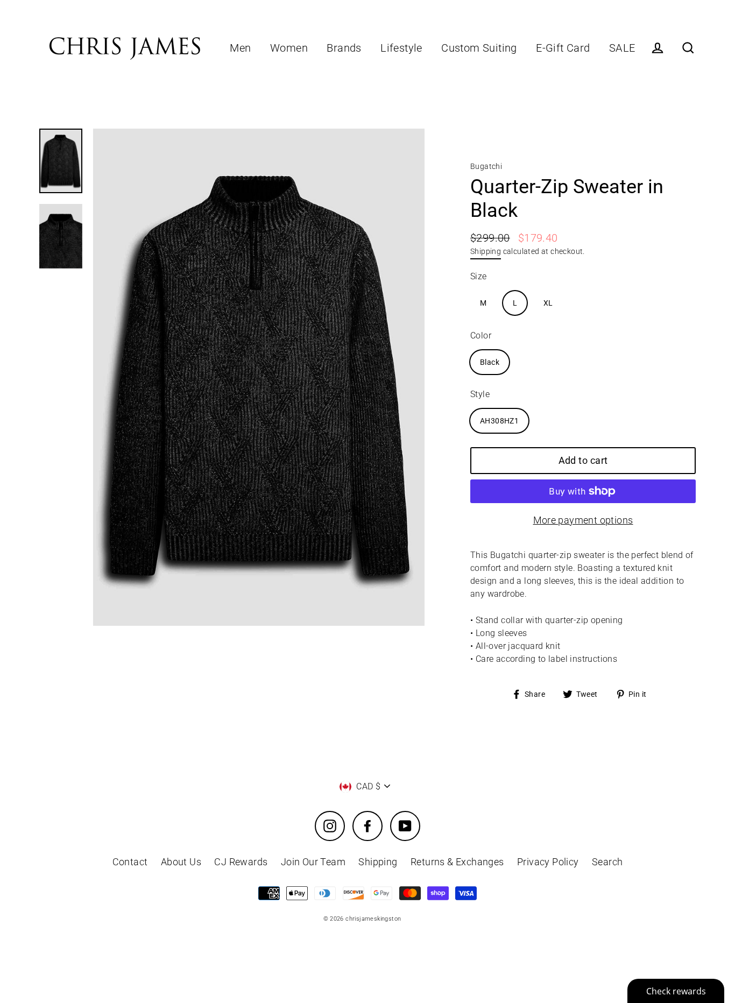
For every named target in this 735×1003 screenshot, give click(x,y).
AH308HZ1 (499, 420)
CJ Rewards (240, 861)
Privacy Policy (548, 861)
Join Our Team (313, 861)
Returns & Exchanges (457, 861)
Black (489, 362)
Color (480, 335)
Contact (130, 861)
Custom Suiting (479, 48)
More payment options (583, 520)
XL (548, 303)
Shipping (485, 251)
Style (480, 394)
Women (289, 48)
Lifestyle (401, 48)
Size (478, 276)
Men (240, 48)
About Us (181, 861)
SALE (622, 48)
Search (607, 861)
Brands (344, 48)
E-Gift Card (563, 48)
